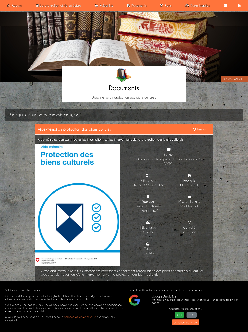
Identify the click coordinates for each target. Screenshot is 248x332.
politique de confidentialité (80, 316)
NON (191, 314)
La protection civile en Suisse (60, 5)
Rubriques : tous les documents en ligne (43, 114)
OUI (179, 314)
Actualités (106, 5)
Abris (168, 5)
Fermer (201, 129)
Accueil (17, 5)
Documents (138, 5)
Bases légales (200, 5)
